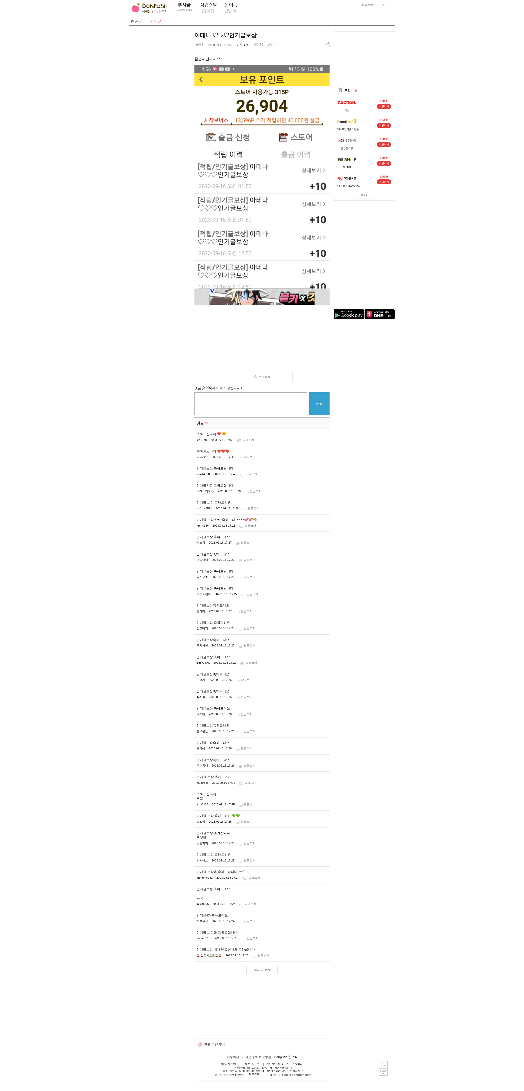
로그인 (386, 5)
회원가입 (367, 5)
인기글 (155, 21)
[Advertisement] (159, 92)
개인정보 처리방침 (258, 1057)
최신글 (136, 21)
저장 (319, 403)
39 (261, 44)
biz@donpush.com (297, 1074)
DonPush (149, 8)
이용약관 (233, 1057)
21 (274, 45)
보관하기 (264, 376)
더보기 (364, 195)
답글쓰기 (248, 439)
